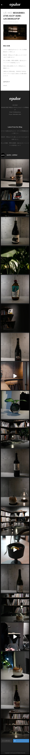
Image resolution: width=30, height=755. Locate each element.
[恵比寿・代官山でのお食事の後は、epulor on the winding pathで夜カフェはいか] (15, 666)
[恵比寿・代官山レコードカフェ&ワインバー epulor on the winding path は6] (15, 434)
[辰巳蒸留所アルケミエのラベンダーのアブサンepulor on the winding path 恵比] (15, 289)
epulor (16, 22)
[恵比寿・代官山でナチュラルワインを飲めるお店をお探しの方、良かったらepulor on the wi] (15, 695)
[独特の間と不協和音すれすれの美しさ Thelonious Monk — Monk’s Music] (15, 202)
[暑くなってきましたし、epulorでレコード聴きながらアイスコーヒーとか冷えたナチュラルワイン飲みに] (15, 260)
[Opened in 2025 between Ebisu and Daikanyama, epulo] (15, 376)
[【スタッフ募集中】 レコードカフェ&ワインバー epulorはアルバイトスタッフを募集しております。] (15, 723)
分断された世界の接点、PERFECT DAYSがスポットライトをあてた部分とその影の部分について (15, 73)
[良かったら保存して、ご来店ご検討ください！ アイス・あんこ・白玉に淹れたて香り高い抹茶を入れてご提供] (15, 550)
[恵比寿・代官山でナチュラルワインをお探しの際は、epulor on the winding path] (15, 579)
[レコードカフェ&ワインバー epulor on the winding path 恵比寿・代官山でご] (15, 405)
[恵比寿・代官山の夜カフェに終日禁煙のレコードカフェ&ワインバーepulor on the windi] (15, 608)
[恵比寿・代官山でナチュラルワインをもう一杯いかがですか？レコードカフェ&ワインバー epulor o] (15, 463)
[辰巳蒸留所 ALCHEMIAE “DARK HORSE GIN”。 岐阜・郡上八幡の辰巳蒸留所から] (15, 173)
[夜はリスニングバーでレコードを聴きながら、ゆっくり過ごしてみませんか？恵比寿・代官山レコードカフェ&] (15, 318)
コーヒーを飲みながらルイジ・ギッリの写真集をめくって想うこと (15, 132)
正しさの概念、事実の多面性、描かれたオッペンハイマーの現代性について (15, 144)
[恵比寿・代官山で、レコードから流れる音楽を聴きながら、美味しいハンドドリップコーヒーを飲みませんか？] (15, 637)
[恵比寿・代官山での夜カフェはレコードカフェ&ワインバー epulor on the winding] (15, 492)
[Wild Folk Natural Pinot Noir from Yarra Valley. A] (15, 231)
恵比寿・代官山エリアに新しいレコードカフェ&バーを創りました (15, 138)
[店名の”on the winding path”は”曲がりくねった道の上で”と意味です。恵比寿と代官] (15, 521)
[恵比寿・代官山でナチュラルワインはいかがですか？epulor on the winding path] (15, 347)
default (5, 85)
